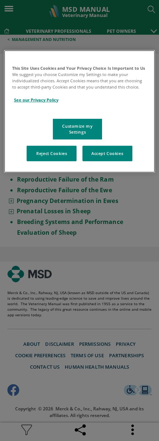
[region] (79, 111)
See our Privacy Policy (36, 99)
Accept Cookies (107, 153)
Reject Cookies (51, 153)
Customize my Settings (77, 129)
